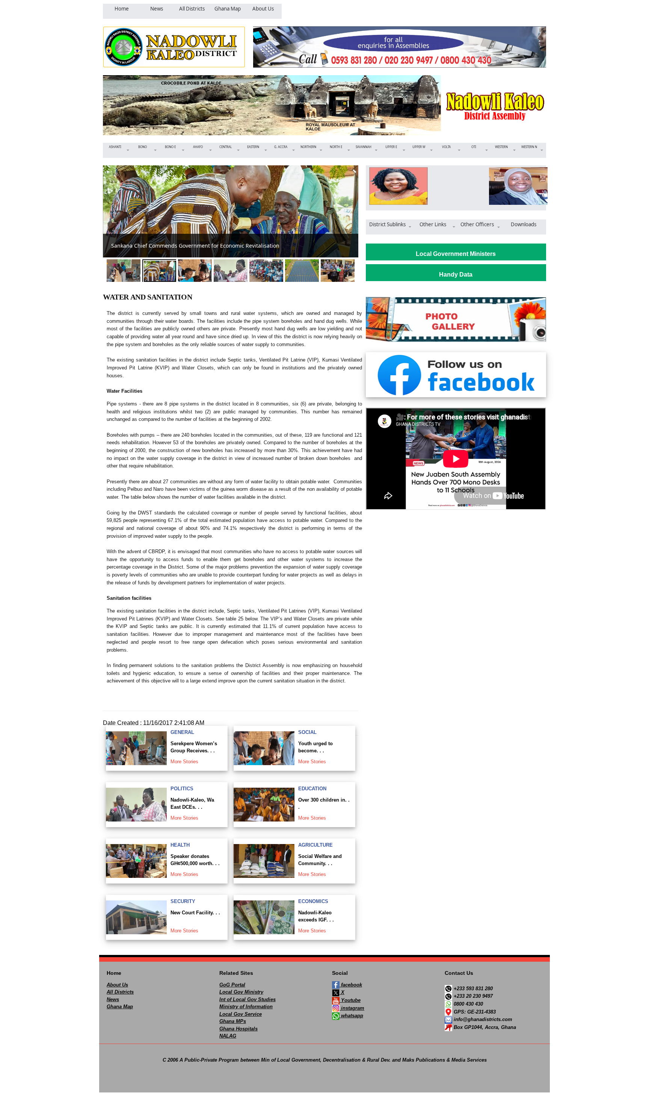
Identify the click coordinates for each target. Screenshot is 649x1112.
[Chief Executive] (396, 186)
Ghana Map (120, 1006)
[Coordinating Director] (515, 186)
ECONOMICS (313, 901)
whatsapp (351, 1015)
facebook (351, 985)
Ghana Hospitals (238, 1029)
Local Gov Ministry (241, 992)
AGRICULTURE (315, 845)
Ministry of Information (246, 1006)
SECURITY (183, 901)
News (113, 999)
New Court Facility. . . (195, 912)
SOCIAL (307, 732)
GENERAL (182, 732)
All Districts (120, 992)
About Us (117, 985)
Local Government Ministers (456, 254)
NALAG (227, 1036)
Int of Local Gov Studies (247, 999)
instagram (352, 1008)
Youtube (350, 1000)
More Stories (184, 761)
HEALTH (180, 845)
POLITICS (182, 788)
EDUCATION (312, 788)
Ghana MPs (232, 1021)
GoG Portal (232, 985)
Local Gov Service (240, 1014)
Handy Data (455, 274)
